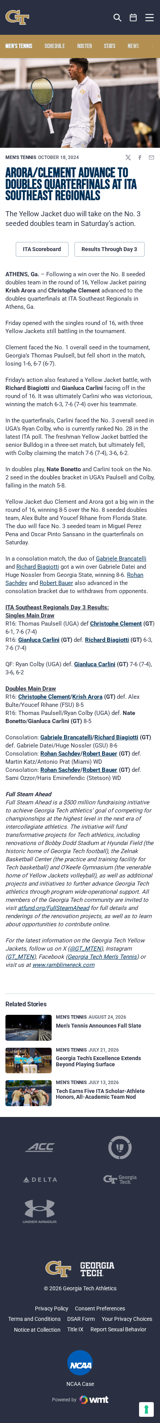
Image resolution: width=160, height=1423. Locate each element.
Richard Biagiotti (37, 566)
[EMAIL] (151, 157)
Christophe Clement (116, 623)
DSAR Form (81, 1319)
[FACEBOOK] (140, 157)
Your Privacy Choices (127, 1319)
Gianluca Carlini (38, 639)
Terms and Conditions (34, 1319)
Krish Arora (87, 696)
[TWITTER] (128, 157)
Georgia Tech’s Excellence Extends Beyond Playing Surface (98, 1061)
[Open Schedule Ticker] (133, 17)
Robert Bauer (56, 583)
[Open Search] (117, 17)
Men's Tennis (20, 157)
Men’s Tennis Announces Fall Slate (98, 1026)
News (133, 46)
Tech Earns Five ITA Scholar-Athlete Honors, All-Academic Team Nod (100, 1094)
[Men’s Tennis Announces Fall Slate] (28, 1028)
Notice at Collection (37, 1330)
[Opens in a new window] (40, 1147)
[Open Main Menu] (149, 18)
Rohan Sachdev (60, 753)
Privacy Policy (51, 1308)
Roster (84, 46)
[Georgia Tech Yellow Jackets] (17, 17)
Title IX (75, 1329)
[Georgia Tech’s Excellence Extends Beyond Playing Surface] (28, 1061)
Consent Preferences (100, 1308)
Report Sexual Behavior (118, 1329)
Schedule (55, 46)
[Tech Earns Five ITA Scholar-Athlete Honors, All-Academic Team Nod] (28, 1093)
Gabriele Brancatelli (121, 558)
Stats (110, 46)
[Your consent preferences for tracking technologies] (146, 1409)
